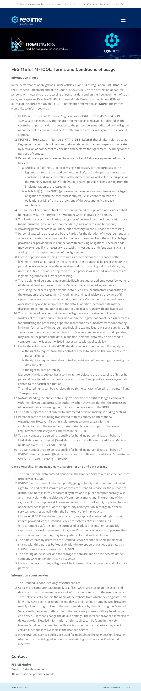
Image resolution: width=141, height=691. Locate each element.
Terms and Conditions (87, 4)
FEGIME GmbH (21, 664)
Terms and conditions (19, 687)
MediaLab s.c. (118, 687)
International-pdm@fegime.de (34, 674)
